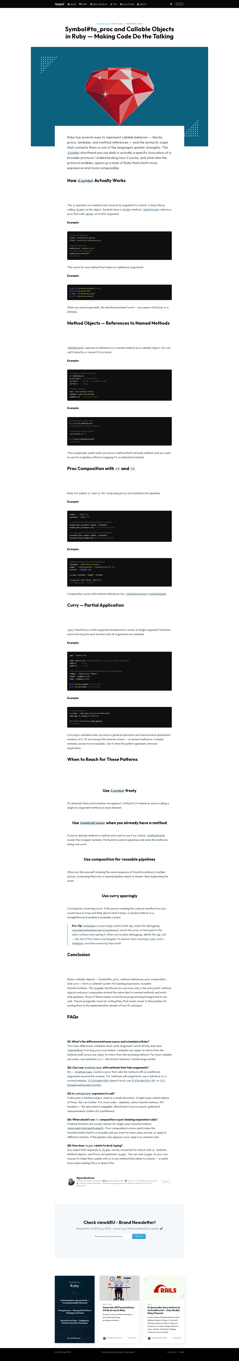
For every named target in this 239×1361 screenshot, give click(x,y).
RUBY (140, 24)
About (142, 4)
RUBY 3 (121, 24)
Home (73, 4)
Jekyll (120, 1352)
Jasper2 (132, 1352)
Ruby (84, 4)
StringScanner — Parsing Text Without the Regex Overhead (74, 1311)
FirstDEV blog (60, 1352)
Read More (166, 1182)
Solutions (128, 4)
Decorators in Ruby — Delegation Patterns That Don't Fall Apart (74, 1321)
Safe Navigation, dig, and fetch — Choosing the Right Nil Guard (74, 1301)
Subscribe (179, 4)
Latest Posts (172, 1352)
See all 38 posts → (74, 1338)
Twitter (181, 1352)
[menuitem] (72, 4)
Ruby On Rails (99, 4)
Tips (114, 4)
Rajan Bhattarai (85, 1177)
